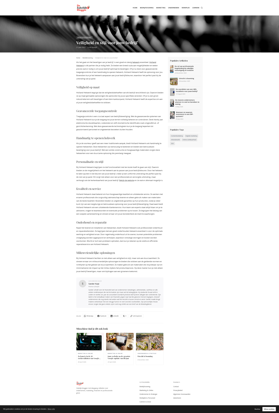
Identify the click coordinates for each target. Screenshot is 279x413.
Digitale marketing (191, 136)
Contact (176, 386)
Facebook (103, 316)
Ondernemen (173, 8)
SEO (172, 143)
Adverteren (177, 398)
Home (135, 8)
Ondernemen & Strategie (148, 394)
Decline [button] (257, 409)
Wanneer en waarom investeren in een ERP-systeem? (184, 114)
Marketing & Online (146, 390)
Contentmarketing (177, 136)
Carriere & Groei (145, 402)
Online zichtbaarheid (189, 140)
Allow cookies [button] (269, 409)
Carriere (195, 8)
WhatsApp (90, 316)
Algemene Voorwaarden (181, 394)
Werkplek (186, 8)
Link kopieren (137, 316)
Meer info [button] (51, 409)
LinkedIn (116, 316)
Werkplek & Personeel (147, 398)
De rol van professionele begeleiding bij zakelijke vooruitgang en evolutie (184, 68)
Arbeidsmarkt (175, 140)
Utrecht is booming (186, 78)
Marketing (160, 8)
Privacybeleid (177, 390)
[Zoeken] (202, 8)
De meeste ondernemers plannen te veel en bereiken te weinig (187, 102)
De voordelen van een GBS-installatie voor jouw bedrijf (186, 90)
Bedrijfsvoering (147, 8)
